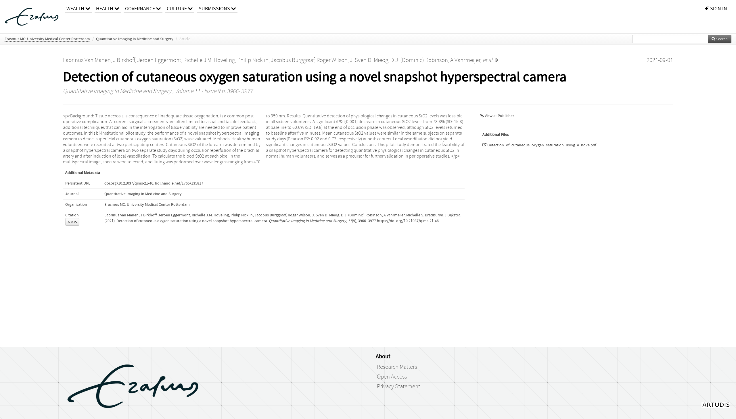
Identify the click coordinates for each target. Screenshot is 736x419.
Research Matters (397, 367)
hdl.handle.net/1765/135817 (179, 183)
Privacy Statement (398, 386)
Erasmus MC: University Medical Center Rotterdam (47, 39)
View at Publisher (499, 116)
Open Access (392, 376)
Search (721, 39)
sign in (718, 9)
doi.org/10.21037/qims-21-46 (128, 183)
